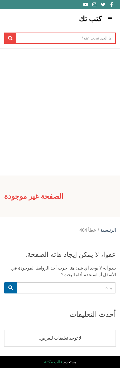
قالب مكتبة (53, 362)
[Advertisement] (60, 111)
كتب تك (90, 18)
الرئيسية (108, 230)
